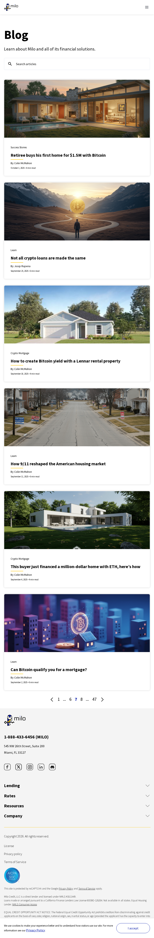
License (9, 846)
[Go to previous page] (52, 699)
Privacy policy (13, 854)
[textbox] (77, 64)
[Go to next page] (102, 699)
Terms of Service (15, 862)
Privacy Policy (35, 930)
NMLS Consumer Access (24, 904)
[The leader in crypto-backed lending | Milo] (11, 7)
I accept (133, 928)
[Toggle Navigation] (147, 7)
